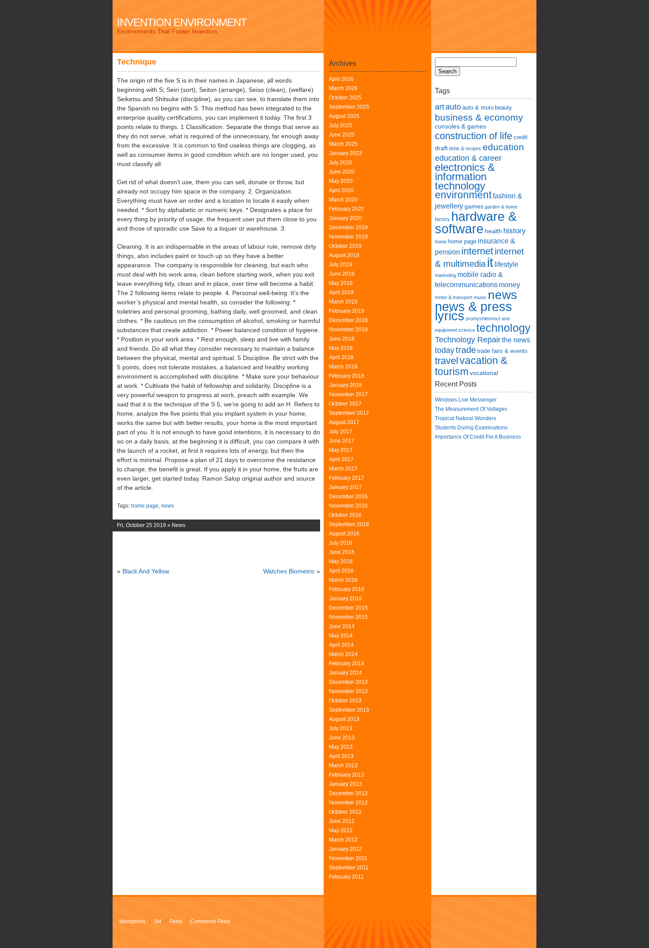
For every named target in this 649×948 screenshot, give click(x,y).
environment (463, 195)
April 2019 (341, 292)
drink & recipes (465, 148)
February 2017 (346, 478)
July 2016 (340, 543)
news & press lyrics (473, 311)
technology (503, 328)
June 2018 (342, 339)
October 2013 (345, 701)
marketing (445, 275)
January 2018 (345, 385)
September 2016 (349, 524)
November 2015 (348, 617)
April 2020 (341, 190)
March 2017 (343, 469)
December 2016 (348, 496)
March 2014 (343, 654)
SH (157, 921)
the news (516, 340)
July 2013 (340, 728)
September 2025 (349, 107)
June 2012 (342, 821)
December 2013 (348, 682)
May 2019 (341, 283)
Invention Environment (182, 22)
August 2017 (344, 422)
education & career (468, 158)
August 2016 (344, 534)
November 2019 (348, 237)
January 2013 (345, 784)
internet (477, 251)
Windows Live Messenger (466, 400)
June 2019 (342, 274)
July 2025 (340, 125)
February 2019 (346, 311)
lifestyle (506, 264)
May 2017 (341, 450)
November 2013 (348, 691)
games (473, 206)
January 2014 (345, 673)
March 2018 (343, 367)
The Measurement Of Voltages (471, 409)
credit (520, 137)
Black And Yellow (145, 571)
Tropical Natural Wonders (465, 418)
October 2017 (345, 404)
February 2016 (346, 589)
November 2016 (348, 506)
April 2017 (341, 459)
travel (446, 360)
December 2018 (348, 320)
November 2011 (348, 858)
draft (441, 148)
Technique (136, 61)
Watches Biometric (289, 571)
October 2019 (345, 246)
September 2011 (349, 868)
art (439, 106)
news (167, 506)
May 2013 (341, 747)
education (503, 147)
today (444, 350)
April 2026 (341, 79)
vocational (484, 372)
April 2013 (341, 756)
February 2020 (346, 209)
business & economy (479, 117)
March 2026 (343, 88)
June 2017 (342, 441)
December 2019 (348, 227)
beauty (503, 107)
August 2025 (344, 116)
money (509, 284)
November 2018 (348, 329)
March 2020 (343, 200)
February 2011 (346, 877)
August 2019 (344, 255)
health (493, 231)
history (514, 230)
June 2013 (342, 738)
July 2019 (340, 265)
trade (466, 350)
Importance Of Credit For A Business (478, 437)
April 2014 (341, 645)
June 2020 (342, 172)
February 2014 (346, 663)
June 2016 (342, 552)
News (178, 525)
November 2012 (348, 803)
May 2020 (341, 181)
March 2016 (343, 580)
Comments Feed (210, 921)
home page (144, 506)
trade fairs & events (502, 351)
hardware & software (476, 222)
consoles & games (460, 126)
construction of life (473, 135)
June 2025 (342, 135)
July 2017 (340, 431)
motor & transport (453, 297)
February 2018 (346, 376)
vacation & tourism (471, 366)
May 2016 (341, 561)
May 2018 (341, 348)
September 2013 (349, 710)
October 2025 (345, 98)
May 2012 (341, 830)
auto (453, 106)
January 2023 (345, 153)
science (466, 330)
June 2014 (342, 626)
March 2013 (343, 765)
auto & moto (478, 107)
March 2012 (343, 840)
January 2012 (345, 849)
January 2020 (345, 218)
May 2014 (341, 636)
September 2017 (349, 413)
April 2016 (341, 571)
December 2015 (348, 608)
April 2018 (341, 357)
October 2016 (345, 515)
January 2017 (345, 487)
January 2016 (345, 598)
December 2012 (348, 793)
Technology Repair (468, 339)
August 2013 (344, 719)
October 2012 (345, 812)
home (441, 241)
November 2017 (348, 394)
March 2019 (343, 302)
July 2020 (340, 162)
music (480, 297)
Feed (176, 921)
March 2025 (343, 144)
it (490, 262)
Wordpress (132, 921)
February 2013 (346, 775)
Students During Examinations (471, 428)
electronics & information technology (465, 176)
